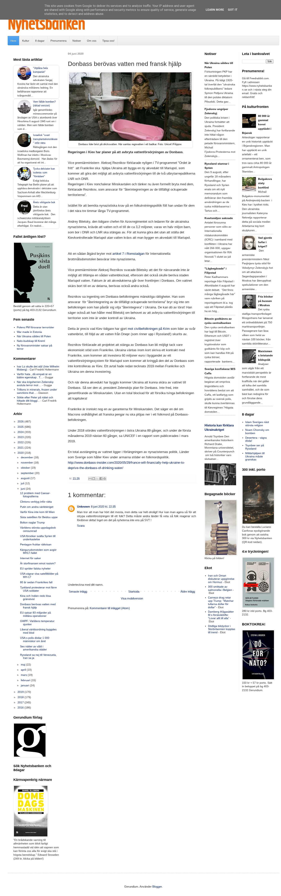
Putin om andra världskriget (36, 506)
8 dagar (40, 40)
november (27, 462)
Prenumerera (58, 40)
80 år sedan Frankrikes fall (36, 582)
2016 (21, 707)
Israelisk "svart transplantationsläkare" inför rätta (45, 139)
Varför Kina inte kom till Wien (37, 512)
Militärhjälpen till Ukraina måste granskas (255, 456)
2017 (21, 702)
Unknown (83, 506)
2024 (21, 431)
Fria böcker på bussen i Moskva (265, 301)
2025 (21, 426)
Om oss (91, 40)
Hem (13, 40)
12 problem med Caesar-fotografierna (35, 495)
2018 (21, 697)
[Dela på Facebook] (101, 478)
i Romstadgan (135, 253)
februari (26, 680)
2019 (21, 691)
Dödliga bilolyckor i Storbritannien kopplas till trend (221, 629)
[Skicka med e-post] (90, 478)
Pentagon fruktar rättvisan (35, 544)
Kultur (25, 40)
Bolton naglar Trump (32, 522)
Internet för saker (30, 558)
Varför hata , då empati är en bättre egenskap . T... (34, 376)
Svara (80, 525)
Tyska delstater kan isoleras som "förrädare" (44, 172)
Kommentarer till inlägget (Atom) (110, 608)
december (27, 457)
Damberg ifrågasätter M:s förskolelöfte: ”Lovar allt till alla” (221, 615)
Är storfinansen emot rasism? (38, 563)
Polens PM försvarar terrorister (35, 327)
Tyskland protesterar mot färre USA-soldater (38, 589)
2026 (21, 421)
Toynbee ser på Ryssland (254, 447)
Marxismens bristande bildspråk (265, 355)
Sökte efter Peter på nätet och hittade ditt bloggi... (35, 399)
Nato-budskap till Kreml (31, 340)
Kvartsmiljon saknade (219, 218)
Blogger (157, 886)
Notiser (76, 40)
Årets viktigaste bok (44, 202)
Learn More (215, 9)
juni (23, 488)
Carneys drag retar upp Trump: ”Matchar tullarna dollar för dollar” (221, 602)
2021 (21, 447)
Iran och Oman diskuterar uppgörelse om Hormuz (221, 579)
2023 (21, 437)
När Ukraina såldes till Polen (34, 336)
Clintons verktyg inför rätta (36, 501)
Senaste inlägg (78, 591)
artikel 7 (118, 253)
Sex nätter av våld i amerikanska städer (33, 648)
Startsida (133, 591)
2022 (21, 442)
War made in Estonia (29, 331)
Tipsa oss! (108, 40)
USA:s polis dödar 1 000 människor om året (34, 639)
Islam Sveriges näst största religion (257, 424)
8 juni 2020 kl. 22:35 (103, 506)
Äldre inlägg (187, 591)
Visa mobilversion (132, 598)
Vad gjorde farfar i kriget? (265, 242)
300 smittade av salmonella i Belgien (220, 588)
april (24, 669)
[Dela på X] (97, 478)
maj (23, 664)
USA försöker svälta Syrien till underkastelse (37, 538)
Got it (233, 9)
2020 (21, 452)
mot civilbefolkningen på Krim (149, 328)
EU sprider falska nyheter (35, 568)
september (28, 473)
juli (23, 483)
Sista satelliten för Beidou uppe (39, 517)
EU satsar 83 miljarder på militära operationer (35, 614)
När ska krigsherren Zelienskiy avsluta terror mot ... (35, 383)
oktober (26, 467)
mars (24, 674)
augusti (25, 478)
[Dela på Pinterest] (104, 478)
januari (25, 685)
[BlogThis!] (94, 478)
